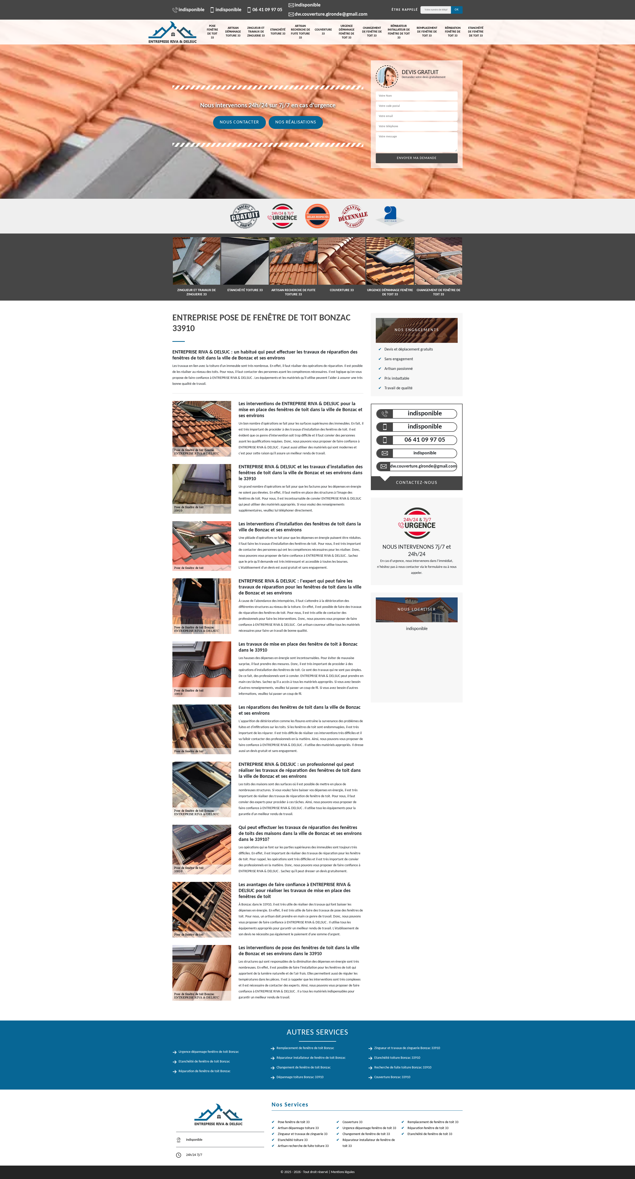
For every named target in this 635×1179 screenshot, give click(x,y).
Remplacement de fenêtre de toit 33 (427, 32)
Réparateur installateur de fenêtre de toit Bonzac (311, 1058)
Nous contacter (239, 122)
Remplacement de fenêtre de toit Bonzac (305, 1048)
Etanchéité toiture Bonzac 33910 (397, 1058)
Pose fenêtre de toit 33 (212, 32)
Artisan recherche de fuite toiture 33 (300, 32)
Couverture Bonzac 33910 (392, 1077)
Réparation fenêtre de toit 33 (453, 32)
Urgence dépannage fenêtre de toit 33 (346, 32)
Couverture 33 (323, 31)
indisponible (191, 9)
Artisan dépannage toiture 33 (233, 32)
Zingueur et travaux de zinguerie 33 (256, 32)
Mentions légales (342, 1172)
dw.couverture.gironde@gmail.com (331, 14)
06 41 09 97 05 (267, 9)
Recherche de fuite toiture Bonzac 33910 (402, 1067)
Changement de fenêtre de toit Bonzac (304, 1067)
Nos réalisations (295, 122)
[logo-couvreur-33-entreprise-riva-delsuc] (172, 32)
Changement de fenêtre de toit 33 (372, 32)
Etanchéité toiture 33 (278, 31)
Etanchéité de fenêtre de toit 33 (475, 32)
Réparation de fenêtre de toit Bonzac (204, 1071)
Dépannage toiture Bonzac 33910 (300, 1077)
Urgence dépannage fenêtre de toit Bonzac (209, 1052)
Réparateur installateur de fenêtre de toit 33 (399, 32)
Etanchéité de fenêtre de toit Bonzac (204, 1061)
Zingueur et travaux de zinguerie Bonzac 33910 (407, 1048)
